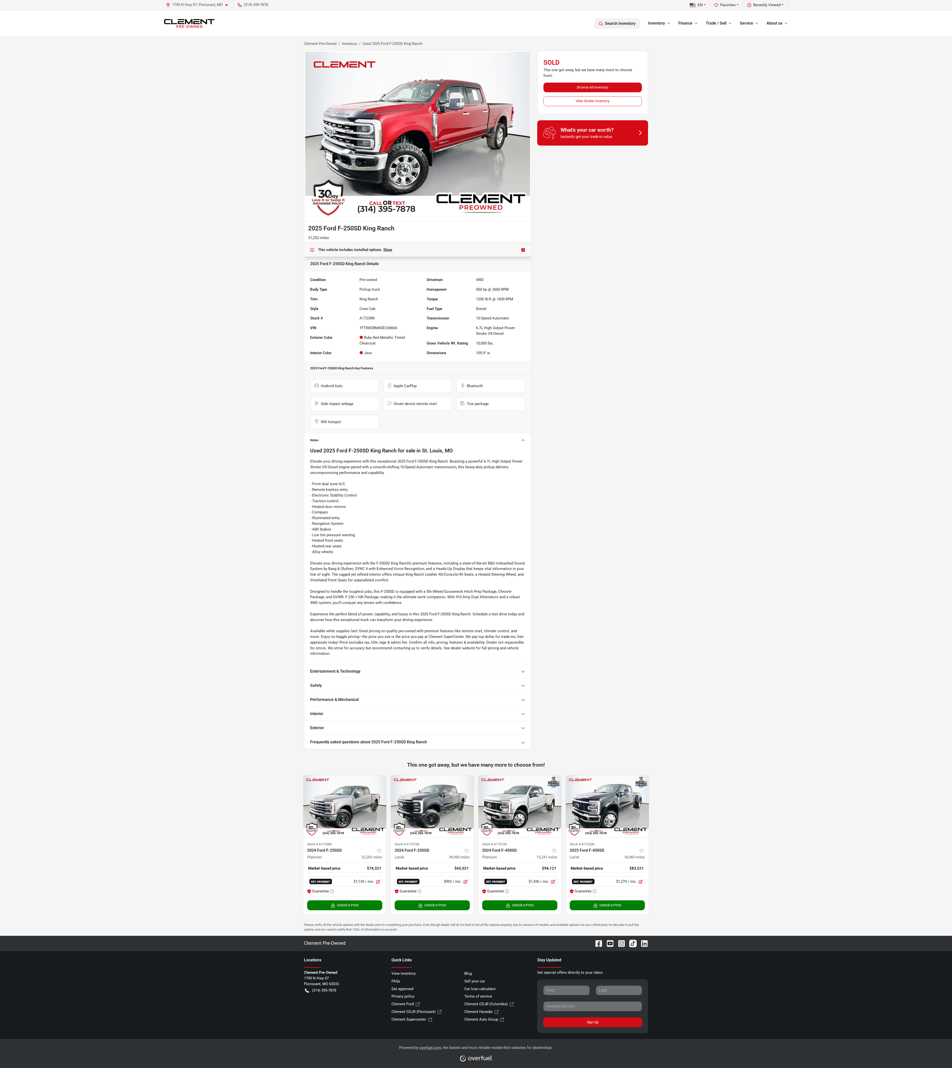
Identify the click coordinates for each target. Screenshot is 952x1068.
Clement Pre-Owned (320, 43)
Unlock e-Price (347, 905)
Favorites (728, 5)
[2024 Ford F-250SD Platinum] (344, 806)
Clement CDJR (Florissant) (413, 1011)
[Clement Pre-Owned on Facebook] (596, 943)
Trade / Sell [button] (716, 23)
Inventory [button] (656, 23)
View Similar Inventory (593, 101)
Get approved (402, 989)
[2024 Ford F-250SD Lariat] (432, 806)
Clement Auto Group (481, 1019)
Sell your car (474, 981)
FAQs (395, 981)
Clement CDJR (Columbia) (486, 1004)
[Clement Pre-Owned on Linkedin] (642, 943)
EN (700, 5)
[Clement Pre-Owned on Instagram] (619, 943)
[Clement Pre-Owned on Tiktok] (631, 943)
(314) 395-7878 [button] (256, 4)
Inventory (349, 43)
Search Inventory (620, 23)
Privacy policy (402, 996)
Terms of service (478, 996)
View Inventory (403, 973)
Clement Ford (402, 1004)
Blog (468, 973)
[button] (199, 5)
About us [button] (774, 23)
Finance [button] (685, 23)
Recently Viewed (766, 5)
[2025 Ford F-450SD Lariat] (607, 806)
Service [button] (746, 23)
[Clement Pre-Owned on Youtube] (608, 943)
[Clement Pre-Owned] (189, 23)
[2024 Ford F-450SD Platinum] (519, 806)
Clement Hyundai (478, 1011)
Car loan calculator (480, 989)
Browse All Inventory (592, 87)
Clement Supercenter (408, 1019)
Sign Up (592, 1022)
